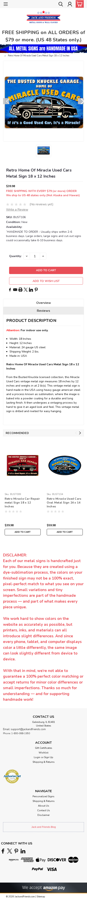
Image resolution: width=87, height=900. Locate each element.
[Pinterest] (36, 290)
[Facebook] (10, 290)
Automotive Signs (39, 52)
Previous (6, 101)
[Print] (20, 290)
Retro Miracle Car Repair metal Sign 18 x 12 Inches (22, 502)
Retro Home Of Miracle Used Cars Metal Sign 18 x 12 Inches (38, 55)
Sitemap (41, 896)
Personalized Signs (43, 796)
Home (6, 52)
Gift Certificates (43, 748)
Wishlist (43, 752)
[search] (61, 4)
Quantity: (15, 256)
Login (37, 757)
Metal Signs (20, 52)
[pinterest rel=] (16, 851)
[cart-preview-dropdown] (79, 4)
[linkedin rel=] (22, 851)
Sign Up (48, 757)
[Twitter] (26, 290)
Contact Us (43, 810)
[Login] (70, 4)
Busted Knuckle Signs (64, 52)
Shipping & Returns (44, 762)
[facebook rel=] (2, 851)
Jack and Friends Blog (43, 827)
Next (81, 101)
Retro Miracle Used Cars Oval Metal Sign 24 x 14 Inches (64, 502)
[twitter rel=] (9, 851)
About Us (43, 805)
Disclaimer (43, 815)
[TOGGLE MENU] (5, 4)
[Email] (15, 290)
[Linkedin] (31, 290)
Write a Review (17, 209)
